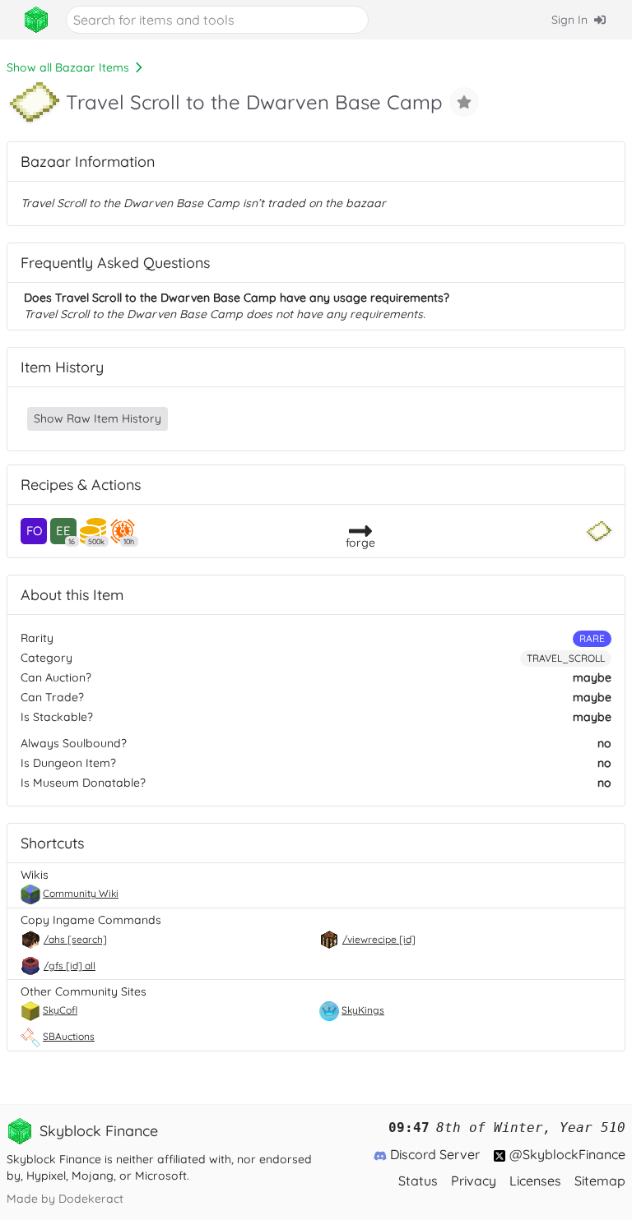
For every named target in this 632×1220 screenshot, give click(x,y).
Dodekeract (90, 1198)
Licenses (535, 1180)
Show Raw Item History (97, 418)
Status (418, 1180)
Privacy (473, 1180)
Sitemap (599, 1180)
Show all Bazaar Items (68, 67)
